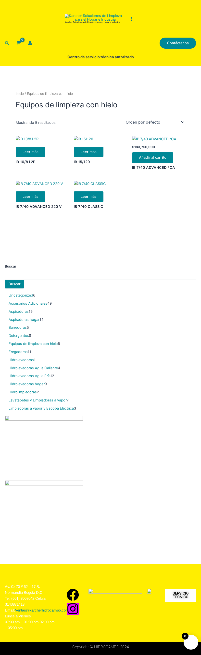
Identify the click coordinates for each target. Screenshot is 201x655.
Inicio (20, 94)
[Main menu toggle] (131, 18)
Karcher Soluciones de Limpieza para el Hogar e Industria (92, 22)
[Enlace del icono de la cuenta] (30, 43)
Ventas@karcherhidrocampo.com (42, 610)
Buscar (10, 266)
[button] (7, 43)
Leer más (30, 152)
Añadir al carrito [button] (152, 157)
